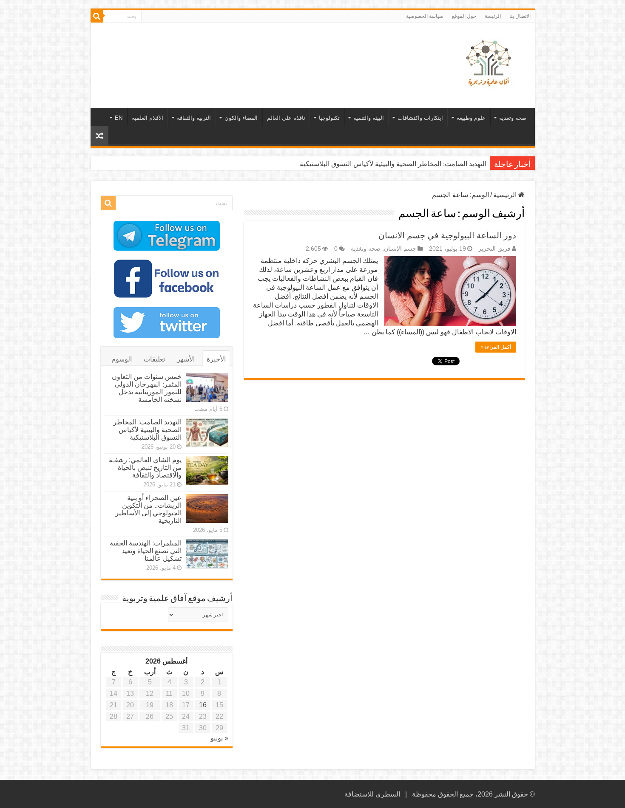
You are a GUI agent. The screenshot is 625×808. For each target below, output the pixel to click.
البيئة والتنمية (368, 118)
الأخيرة (216, 359)
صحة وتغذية (512, 118)
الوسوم (121, 359)
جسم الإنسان (400, 249)
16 (203, 705)
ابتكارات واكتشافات (420, 118)
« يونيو (219, 738)
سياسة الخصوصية (424, 16)
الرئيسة (493, 16)
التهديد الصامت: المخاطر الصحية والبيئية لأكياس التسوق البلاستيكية (393, 163)
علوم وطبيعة (471, 118)
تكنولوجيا (329, 118)
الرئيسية (505, 194)
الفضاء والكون (241, 118)
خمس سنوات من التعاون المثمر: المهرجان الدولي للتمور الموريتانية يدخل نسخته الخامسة (147, 388)
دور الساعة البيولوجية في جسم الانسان (447, 235)
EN (118, 118)
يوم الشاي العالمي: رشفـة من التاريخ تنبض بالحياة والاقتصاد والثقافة (145, 467)
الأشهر (186, 359)
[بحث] (97, 16)
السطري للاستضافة (372, 794)
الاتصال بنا (520, 16)
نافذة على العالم (286, 118)
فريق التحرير (494, 249)
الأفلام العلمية (147, 118)
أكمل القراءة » (495, 347)
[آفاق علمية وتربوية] (490, 64)
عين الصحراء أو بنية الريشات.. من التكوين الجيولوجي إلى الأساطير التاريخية (148, 509)
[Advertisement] (251, 50)
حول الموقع (464, 16)
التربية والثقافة (194, 118)
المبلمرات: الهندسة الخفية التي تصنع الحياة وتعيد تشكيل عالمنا (146, 551)
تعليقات (154, 359)
